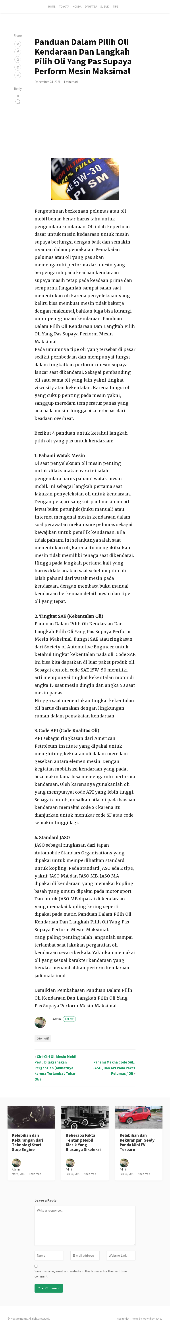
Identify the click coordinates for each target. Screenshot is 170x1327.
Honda (77, 6)
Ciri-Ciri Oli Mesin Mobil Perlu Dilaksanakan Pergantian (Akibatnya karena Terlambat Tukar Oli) (55, 1068)
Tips (115, 6)
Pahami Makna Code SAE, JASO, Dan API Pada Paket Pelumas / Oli (114, 1068)
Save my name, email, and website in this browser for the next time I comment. (81, 1273)
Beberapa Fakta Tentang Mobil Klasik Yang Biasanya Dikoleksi (83, 1142)
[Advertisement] (85, 125)
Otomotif (43, 1038)
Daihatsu (91, 6)
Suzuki (104, 6)
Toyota (64, 6)
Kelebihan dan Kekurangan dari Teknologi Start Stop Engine (27, 1142)
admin (62, 1019)
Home (52, 6)
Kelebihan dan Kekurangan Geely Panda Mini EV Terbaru (137, 1142)
